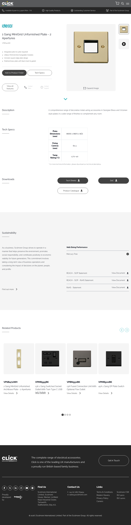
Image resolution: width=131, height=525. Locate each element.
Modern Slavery (103, 495)
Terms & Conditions (105, 492)
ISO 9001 (120, 495)
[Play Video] (124, 44)
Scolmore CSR (123, 492)
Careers (100, 501)
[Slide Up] (65, 100)
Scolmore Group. (79, 516)
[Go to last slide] (122, 330)
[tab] (62, 415)
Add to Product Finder (14, 73)
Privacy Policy (102, 498)
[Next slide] (127, 330)
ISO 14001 (121, 498)
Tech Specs (40, 73)
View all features (10, 87)
